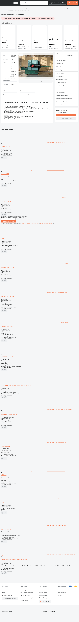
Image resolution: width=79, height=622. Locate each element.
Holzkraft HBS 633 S (7, 326)
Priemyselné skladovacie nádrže (64, 98)
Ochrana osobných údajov (27, 592)
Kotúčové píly (59, 63)
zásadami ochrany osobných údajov (30, 223)
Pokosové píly (59, 66)
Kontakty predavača (7, 595)
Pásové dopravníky (60, 92)
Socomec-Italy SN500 (7, 267)
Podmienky (23, 590)
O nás (3, 590)
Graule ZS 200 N (6, 201)
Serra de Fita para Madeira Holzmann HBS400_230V (16, 385)
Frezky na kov (59, 89)
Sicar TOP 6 (21, 38)
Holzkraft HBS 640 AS (7, 296)
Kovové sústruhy (60, 73)
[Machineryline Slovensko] (6, 2)
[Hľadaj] (22, 3)
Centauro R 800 (38, 38)
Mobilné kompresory (61, 82)
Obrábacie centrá (60, 76)
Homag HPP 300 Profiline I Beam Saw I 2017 (14, 559)
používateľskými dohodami (46, 223)
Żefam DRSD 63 (6, 38)
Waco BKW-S (5, 174)
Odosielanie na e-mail (8, 221)
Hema (2, 238)
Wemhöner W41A (69, 38)
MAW (2, 502)
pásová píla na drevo (13, 56)
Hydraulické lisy (60, 105)
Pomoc (3, 592)
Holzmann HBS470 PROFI (8, 357)
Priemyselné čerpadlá (61, 79)
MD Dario (3, 475)
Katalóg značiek (24, 600)
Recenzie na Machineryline (27, 597)
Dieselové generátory (61, 70)
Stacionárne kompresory (62, 95)
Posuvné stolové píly (61, 60)
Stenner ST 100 (5, 146)
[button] (36, 81)
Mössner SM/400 (6, 529)
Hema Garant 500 (6, 446)
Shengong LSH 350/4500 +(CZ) (10, 414)
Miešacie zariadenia (61, 85)
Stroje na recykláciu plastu (62, 101)
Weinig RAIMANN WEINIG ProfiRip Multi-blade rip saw (54, 38)
